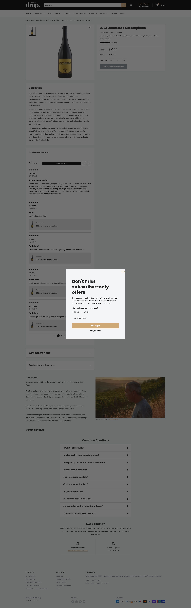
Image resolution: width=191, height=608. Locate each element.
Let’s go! (95, 325)
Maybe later (95, 331)
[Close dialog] (123, 271)
